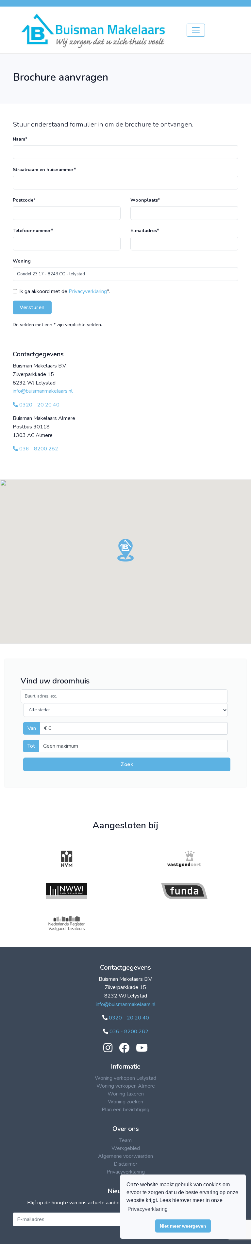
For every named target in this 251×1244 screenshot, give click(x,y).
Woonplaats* (145, 200)
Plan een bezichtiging (125, 1109)
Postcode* (24, 200)
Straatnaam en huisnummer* (44, 170)
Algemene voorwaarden (125, 1156)
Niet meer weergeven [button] (183, 1226)
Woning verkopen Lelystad (125, 1078)
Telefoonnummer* (33, 230)
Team (125, 1140)
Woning (22, 261)
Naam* (20, 139)
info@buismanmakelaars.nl (43, 391)
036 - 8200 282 (38, 448)
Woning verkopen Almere (125, 1086)
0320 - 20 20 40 (38, 404)
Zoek (127, 764)
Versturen (32, 307)
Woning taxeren (126, 1093)
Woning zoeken (125, 1101)
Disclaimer (125, 1164)
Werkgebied (125, 1148)
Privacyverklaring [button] (147, 1209)
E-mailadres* (144, 230)
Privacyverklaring (88, 291)
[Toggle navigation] (196, 30)
